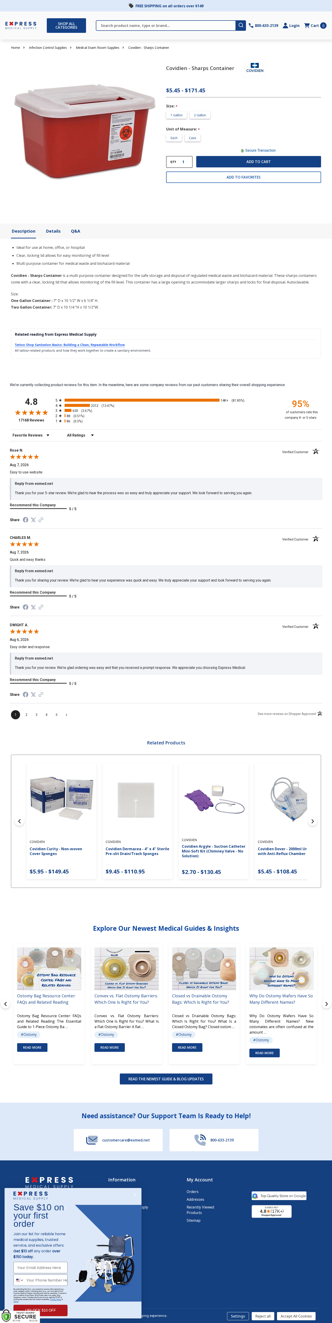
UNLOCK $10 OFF (40, 1310)
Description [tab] (23, 231)
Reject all (263, 1316)
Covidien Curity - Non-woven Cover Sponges (56, 851)
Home (15, 47)
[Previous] (19, 821)
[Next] (312, 821)
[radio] (166, 400)
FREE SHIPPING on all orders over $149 (170, 5)
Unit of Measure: (183, 129)
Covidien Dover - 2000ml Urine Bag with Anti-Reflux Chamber (289, 851)
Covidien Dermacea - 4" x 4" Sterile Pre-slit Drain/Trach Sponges (137, 851)
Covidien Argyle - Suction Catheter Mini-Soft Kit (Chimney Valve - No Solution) (214, 851)
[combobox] (19, 1280)
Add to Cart (258, 161)
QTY (173, 162)
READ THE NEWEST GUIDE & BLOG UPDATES (166, 1078)
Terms (15, 1301)
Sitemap (194, 1220)
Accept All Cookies (296, 1316)
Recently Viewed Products (200, 1210)
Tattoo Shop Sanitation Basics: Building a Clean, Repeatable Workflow (70, 345)
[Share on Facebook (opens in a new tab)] (25, 520)
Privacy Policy (55, 1299)
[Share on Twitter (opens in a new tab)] (33, 520)
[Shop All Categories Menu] (49, 25)
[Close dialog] (135, 1194)
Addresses (195, 1199)
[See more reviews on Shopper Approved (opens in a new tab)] (40, 520)
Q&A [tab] (75, 231)
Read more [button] (32, 1047)
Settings (238, 1316)
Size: (172, 106)
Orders (193, 1191)
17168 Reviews (35, 420)
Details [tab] (53, 231)
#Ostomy (29, 1034)
